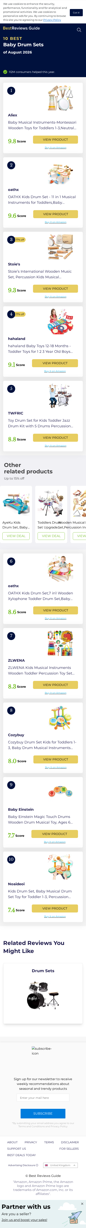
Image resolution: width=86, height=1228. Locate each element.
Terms (49, 1142)
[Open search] (79, 30)
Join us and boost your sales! (24, 1220)
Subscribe (43, 1113)
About (12, 1142)
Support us (16, 1148)
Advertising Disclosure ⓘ (23, 1165)
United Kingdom (60, 1165)
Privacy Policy (52, 19)
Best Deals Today (21, 1155)
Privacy (31, 1142)
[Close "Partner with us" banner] (82, 1203)
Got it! (76, 12)
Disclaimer (70, 1142)
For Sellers (69, 1148)
